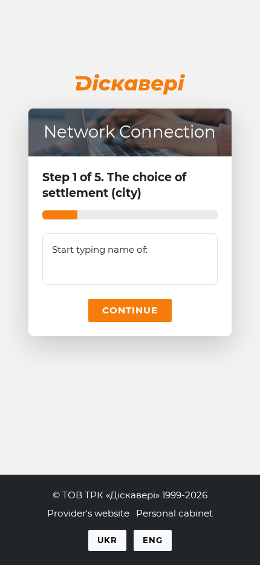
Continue (130, 310)
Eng (153, 540)
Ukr (107, 540)
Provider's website (88, 513)
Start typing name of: (100, 249)
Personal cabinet (174, 513)
